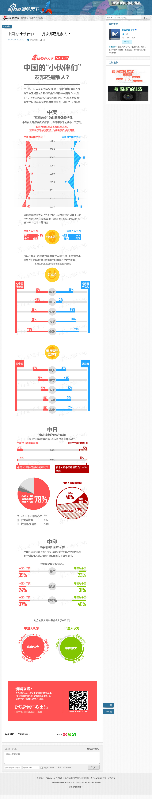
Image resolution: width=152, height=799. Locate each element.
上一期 (108, 705)
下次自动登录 (48, 768)
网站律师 (86, 778)
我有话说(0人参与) (37, 40)
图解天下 (33, 18)
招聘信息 (77, 778)
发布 (94, 767)
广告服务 (59, 778)
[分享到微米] (65, 734)
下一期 (108, 711)
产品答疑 (111, 778)
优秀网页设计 (24, 734)
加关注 (127, 42)
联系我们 (68, 778)
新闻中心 (24, 18)
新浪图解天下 (128, 30)
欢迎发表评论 (93, 748)
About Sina (50, 778)
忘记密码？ (66, 767)
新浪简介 (40, 778)
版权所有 (79, 787)
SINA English (96, 778)
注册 (59, 767)
